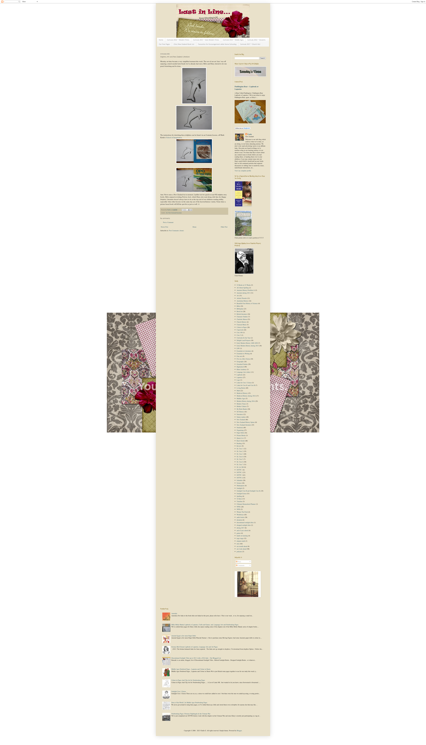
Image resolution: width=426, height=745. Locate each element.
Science (239, 483)
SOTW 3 (239, 475)
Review (239, 446)
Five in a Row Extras (243, 359)
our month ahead (242, 546)
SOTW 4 (239, 478)
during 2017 (240, 528)
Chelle (250, 134)
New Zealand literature (175, 213)
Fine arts (239, 356)
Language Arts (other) (244, 372)
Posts (239, 562)
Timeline (239, 501)
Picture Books (241, 435)
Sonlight (239, 488)
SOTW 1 (239, 470)
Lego (238, 380)
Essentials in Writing (243, 353)
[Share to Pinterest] (191, 210)
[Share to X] (187, 210)
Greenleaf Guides (242, 364)
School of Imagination (174, 137)
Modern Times (241, 404)
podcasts (239, 551)
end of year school (242, 530)
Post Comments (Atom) (176, 230)
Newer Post (164, 227)
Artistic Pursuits (242, 298)
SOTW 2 (239, 472)
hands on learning (242, 536)
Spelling (239, 496)
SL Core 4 (240, 457)
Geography (240, 361)
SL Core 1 (240, 449)
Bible (238, 306)
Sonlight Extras (241, 493)
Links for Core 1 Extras (244, 383)
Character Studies (242, 317)
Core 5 (239, 335)
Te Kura (239, 499)
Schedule (239, 480)
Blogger (239, 730)
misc (238, 544)
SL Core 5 (240, 459)
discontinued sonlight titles (245, 522)
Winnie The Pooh (242, 512)
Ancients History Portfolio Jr (246, 290)
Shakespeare (240, 485)
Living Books (241, 388)
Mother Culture (241, 406)
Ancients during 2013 (243, 293)
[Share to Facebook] (189, 210)
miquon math (241, 541)
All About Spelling (243, 288)
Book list (239, 311)
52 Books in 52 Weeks (244, 285)
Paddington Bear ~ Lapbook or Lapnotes (246, 87)
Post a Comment (168, 222)
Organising (240, 430)
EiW (238, 348)
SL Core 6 (240, 462)
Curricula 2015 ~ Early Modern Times (206, 40)
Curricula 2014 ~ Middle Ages (233, 40)
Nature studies (241, 417)
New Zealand (241, 419)
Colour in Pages (242, 327)
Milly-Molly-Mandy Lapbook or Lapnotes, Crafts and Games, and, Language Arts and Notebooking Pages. (205, 625)
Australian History (242, 301)
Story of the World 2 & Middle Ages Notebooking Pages (189, 702)
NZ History (240, 412)
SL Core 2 (240, 451)
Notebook (240, 427)
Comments (240, 565)
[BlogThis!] (185, 210)
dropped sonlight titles (244, 525)
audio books (240, 517)
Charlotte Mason (242, 319)
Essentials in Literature (244, 351)
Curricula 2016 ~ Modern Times (178, 40)
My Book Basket (242, 409)
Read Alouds (241, 441)
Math (238, 391)
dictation (239, 520)
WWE (239, 507)
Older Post (224, 227)
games (239, 533)
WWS (238, 509)
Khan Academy (241, 369)
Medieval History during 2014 (246, 396)
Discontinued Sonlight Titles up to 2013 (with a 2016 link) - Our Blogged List (196, 658)
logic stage (240, 538)
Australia (174, 613)
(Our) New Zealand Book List (184, 44)
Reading (239, 443)
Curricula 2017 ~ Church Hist (250, 44)
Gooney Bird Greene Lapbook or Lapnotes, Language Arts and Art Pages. (194, 647)
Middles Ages (241, 398)
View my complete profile (243, 171)
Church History (241, 322)
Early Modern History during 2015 (248, 346)
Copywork (240, 330)
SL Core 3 (240, 454)
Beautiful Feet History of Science (247, 303)
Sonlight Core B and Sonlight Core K (248, 491)
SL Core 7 (240, 464)
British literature (242, 314)
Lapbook (239, 375)
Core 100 (239, 332)
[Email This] (183, 210)
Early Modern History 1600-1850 (247, 343)
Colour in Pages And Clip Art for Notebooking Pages (188, 680)
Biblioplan (240, 309)
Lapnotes (239, 377)
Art (167, 213)
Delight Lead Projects (243, 340)
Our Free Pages (164, 44)
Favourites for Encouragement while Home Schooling (217, 44)
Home (161, 40)
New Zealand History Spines (246, 422)
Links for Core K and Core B (246, 385)
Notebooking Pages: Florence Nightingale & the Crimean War (190, 714)
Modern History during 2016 (246, 401)
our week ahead (241, 549)
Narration (240, 414)
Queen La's (240, 438)
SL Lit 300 (240, 467)
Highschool (240, 367)
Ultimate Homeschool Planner (246, 504)
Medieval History (242, 393)
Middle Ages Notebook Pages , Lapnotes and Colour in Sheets (190, 669)
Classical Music (241, 325)
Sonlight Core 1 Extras (178, 691)
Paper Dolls (240, 433)
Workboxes (240, 515)
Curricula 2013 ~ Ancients (256, 40)
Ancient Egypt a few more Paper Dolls (183, 636)
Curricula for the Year (243, 338)
